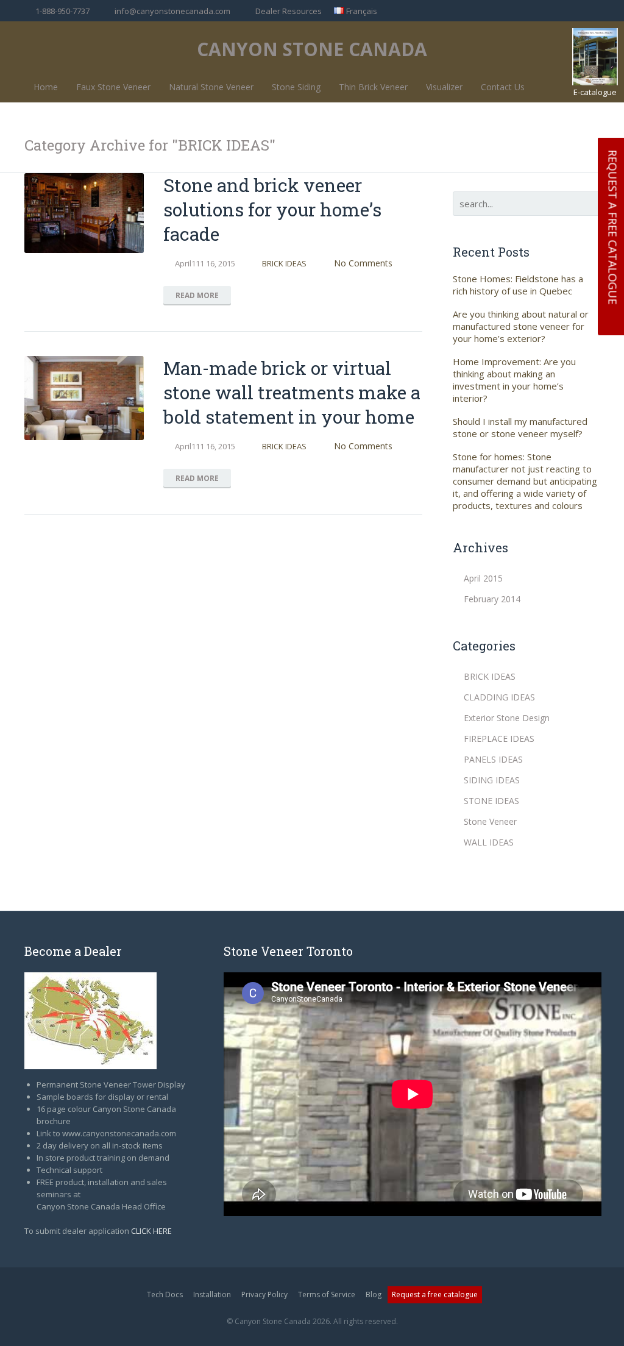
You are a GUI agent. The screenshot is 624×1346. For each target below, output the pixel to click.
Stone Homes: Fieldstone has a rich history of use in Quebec (518, 284)
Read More (197, 295)
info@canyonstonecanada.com (172, 10)
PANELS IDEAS (493, 759)
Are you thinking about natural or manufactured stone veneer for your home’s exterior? (521, 326)
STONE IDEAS (491, 801)
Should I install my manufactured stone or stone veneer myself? (520, 427)
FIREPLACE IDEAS (499, 738)
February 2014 (492, 599)
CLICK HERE (151, 1230)
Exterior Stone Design (507, 718)
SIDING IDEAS (492, 780)
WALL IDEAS (489, 842)
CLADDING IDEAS (499, 697)
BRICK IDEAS (284, 263)
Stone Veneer (490, 821)
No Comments (363, 263)
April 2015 (483, 578)
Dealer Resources (288, 10)
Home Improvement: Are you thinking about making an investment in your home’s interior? (514, 379)
